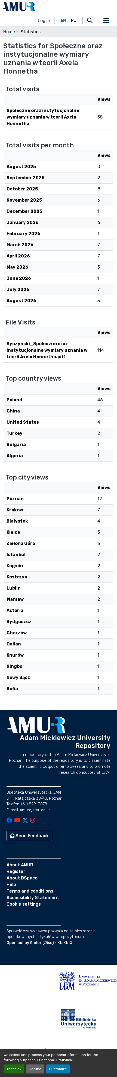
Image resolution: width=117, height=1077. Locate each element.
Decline (35, 1069)
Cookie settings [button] (24, 904)
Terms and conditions (30, 891)
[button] (19, 6)
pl (73, 20)
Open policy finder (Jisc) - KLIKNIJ (39, 943)
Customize (58, 1069)
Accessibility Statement (33, 897)
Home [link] (9, 31)
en (63, 20)
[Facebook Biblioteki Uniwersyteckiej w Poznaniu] (9, 820)
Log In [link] (44, 20)
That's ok (14, 1069)
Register (16, 871)
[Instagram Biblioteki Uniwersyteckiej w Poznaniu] (32, 820)
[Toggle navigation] (106, 21)
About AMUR (20, 864)
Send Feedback (31, 835)
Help (11, 884)
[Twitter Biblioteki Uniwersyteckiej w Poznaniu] (25, 820)
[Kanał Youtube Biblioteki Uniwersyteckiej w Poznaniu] (17, 820)
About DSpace (22, 878)
